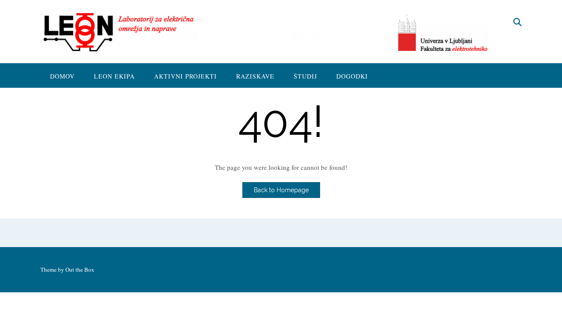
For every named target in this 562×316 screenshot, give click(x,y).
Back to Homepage (281, 190)
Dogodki (352, 76)
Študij (305, 76)
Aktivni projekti (185, 76)
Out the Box (79, 269)
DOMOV (62, 76)
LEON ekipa (114, 76)
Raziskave (255, 76)
